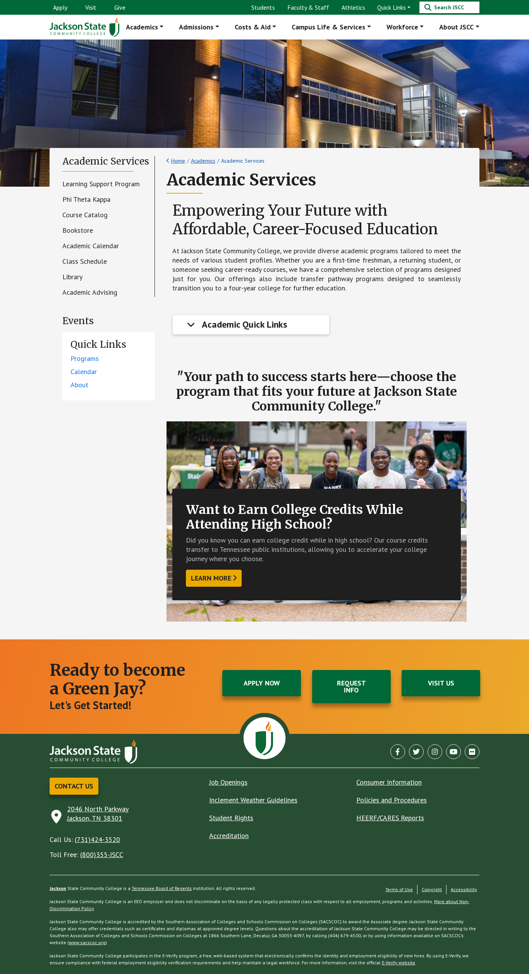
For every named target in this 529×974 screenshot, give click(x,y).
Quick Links (391, 7)
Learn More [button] (211, 578)
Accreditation (229, 835)
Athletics (353, 7)
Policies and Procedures (391, 799)
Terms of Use (399, 889)
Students (263, 7)
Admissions (196, 26)
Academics (142, 26)
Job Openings (228, 782)
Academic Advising (89, 292)
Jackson (58, 888)
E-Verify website (398, 962)
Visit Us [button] (441, 683)
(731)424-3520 (97, 839)
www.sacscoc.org (87, 942)
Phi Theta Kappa (86, 199)
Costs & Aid (253, 26)
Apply (60, 7)
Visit (90, 7)
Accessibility (464, 889)
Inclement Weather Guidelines (253, 799)
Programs (84, 358)
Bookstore (77, 230)
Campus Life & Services (328, 26)
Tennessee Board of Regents (162, 888)
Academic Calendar (90, 245)
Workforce (402, 26)
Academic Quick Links (244, 324)
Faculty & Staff (308, 7)
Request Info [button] (351, 686)
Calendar (83, 371)
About (79, 384)
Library (72, 276)
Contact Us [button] (74, 786)
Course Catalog (85, 214)
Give (119, 7)
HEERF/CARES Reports (390, 817)
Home (178, 160)
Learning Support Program (101, 183)
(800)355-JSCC (101, 854)
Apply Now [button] (262, 683)
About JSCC (456, 26)
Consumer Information (389, 782)
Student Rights (231, 817)
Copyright (432, 889)
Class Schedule (84, 261)
